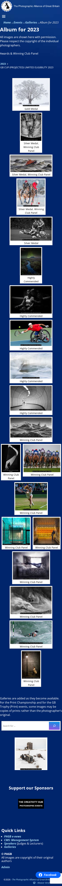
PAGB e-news (12, 836)
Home (7, 22)
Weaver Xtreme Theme (47, 882)
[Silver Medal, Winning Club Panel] (31, 127)
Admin (5, 867)
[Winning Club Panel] (31, 428)
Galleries (31, 22)
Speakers (10, 843)
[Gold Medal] (31, 92)
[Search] (54, 726)
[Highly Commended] (31, 261)
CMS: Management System (21, 840)
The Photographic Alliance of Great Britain (32, 879)
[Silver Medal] (31, 229)
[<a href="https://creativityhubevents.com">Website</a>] (31, 804)
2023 (3, 63)
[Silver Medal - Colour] (31, 753)
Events (18, 22)
